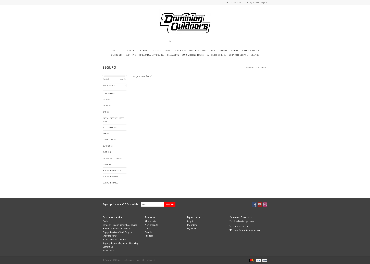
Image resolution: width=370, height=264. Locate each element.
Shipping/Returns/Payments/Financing (120, 243)
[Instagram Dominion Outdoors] (265, 204)
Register (191, 221)
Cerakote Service (238, 54)
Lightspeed (150, 260)
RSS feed (149, 235)
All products (150, 221)
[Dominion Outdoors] (185, 23)
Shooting (156, 50)
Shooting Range (110, 235)
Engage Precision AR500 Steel (191, 50)
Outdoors (117, 54)
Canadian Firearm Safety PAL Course (120, 225)
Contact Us (108, 246)
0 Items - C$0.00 (237, 2)
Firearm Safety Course (151, 54)
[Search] (169, 41)
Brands (255, 54)
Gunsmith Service (216, 54)
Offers (148, 228)
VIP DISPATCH (109, 250)
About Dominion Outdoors (115, 239)
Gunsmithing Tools (193, 54)
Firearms (143, 50)
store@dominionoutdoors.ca (247, 230)
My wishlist (192, 228)
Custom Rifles (127, 50)
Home (114, 50)
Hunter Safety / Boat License (116, 228)
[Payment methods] (251, 260)
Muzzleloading (219, 50)
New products (151, 225)
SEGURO (264, 67)
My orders (192, 225)
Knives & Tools (250, 50)
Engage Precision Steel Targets (117, 232)
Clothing (131, 54)
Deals (105, 221)
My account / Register (258, 2)
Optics (168, 50)
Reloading (173, 54)
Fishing (235, 50)
